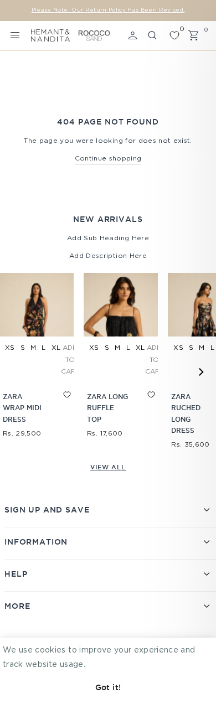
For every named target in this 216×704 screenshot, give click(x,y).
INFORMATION (36, 541)
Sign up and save (46, 509)
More (17, 606)
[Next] (200, 372)
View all (108, 467)
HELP (15, 574)
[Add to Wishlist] (57, 404)
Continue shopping (108, 159)
